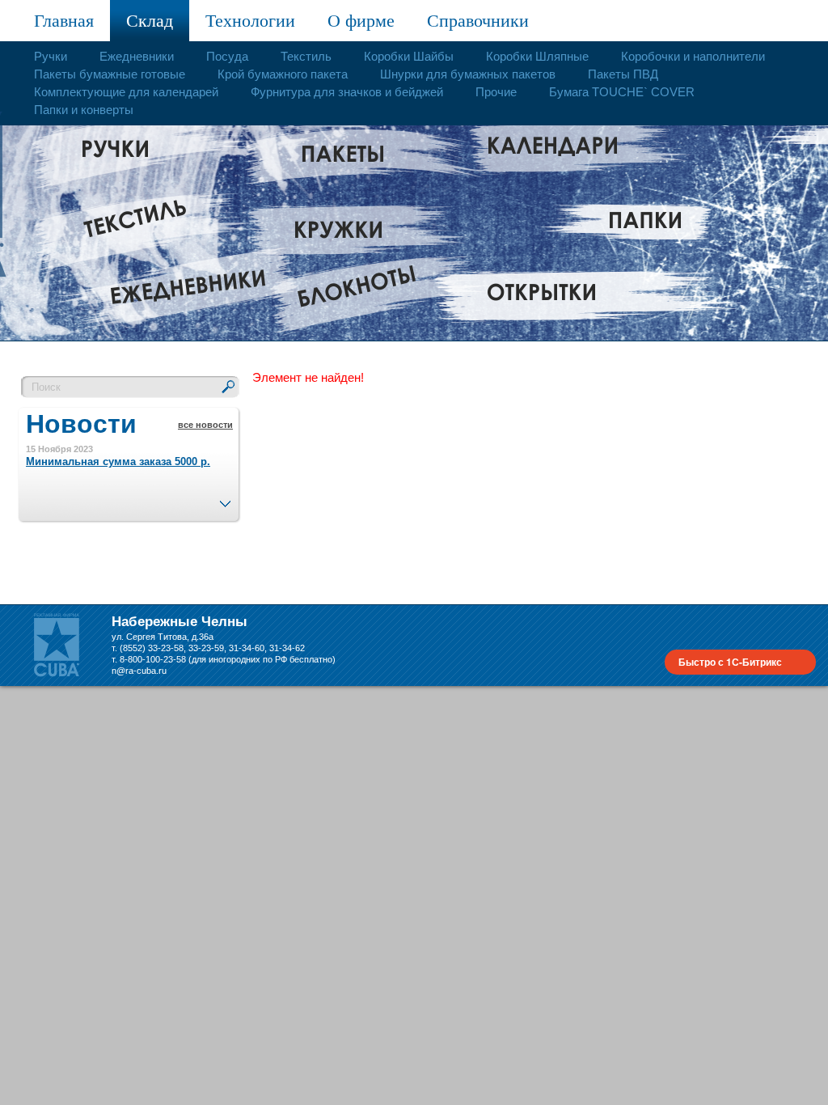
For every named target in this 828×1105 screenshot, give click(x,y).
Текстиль (306, 56)
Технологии (250, 21)
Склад (149, 21)
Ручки (50, 56)
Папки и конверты (83, 109)
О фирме (361, 21)
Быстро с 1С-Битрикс (730, 661)
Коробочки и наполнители (693, 56)
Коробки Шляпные (537, 56)
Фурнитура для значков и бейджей (347, 92)
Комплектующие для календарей (126, 92)
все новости (205, 425)
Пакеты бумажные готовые (109, 74)
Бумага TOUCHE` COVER (622, 92)
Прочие (496, 92)
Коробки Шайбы (409, 56)
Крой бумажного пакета (283, 74)
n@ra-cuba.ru (139, 670)
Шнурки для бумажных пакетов (468, 74)
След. (225, 499)
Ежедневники (136, 56)
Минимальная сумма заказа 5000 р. (118, 461)
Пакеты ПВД (623, 74)
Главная (64, 21)
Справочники (478, 21)
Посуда (227, 56)
